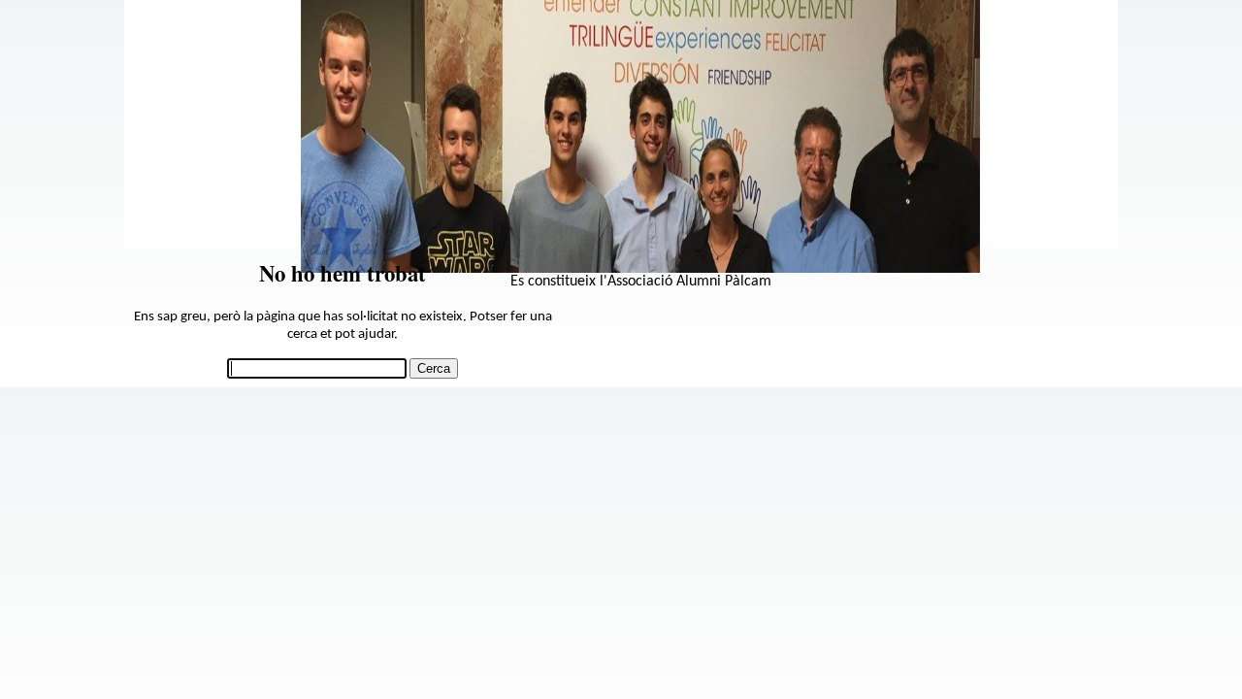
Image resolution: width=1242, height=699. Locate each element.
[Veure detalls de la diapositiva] (640, 269)
